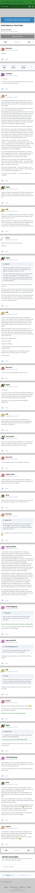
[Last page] (33, 42)
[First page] (2, 42)
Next (29, 42)
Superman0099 (7, 29)
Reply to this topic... (9, 866)
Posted (12, 50)
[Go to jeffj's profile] (3, 210)
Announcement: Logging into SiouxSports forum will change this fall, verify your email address (17, 19)
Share (8, 875)
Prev (5, 42)
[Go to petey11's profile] (3, 701)
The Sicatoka (10, 436)
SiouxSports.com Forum (12, 2)
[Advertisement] (17, 13)
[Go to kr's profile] (3, 96)
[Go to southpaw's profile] (3, 74)
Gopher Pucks (10, 474)
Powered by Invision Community (17, 890)
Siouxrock (9, 48)
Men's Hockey (14, 31)
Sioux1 (8, 238)
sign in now (4, 860)
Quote (6, 59)
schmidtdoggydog (11, 606)
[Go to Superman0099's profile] (3, 547)
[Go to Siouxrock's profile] (3, 49)
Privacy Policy (14, 887)
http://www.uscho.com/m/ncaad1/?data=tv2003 (13, 713)
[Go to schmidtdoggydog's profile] (3, 607)
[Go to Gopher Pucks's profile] (3, 475)
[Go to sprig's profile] (3, 496)
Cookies (29, 887)
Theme (6, 887)
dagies (8, 187)
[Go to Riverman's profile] (3, 515)
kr (6, 95)
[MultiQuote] (2, 59)
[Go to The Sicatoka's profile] (3, 437)
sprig (7, 495)
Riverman (9, 514)
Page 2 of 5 (17, 42)
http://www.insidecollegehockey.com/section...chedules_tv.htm (17, 624)
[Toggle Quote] (3, 264)
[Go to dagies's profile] (3, 188)
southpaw (9, 73)
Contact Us (22, 887)
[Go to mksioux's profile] (3, 827)
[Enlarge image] (2, 534)
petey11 (8, 701)
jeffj (7, 209)
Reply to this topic (17, 36)
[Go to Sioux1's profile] (3, 238)
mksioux (8, 826)
